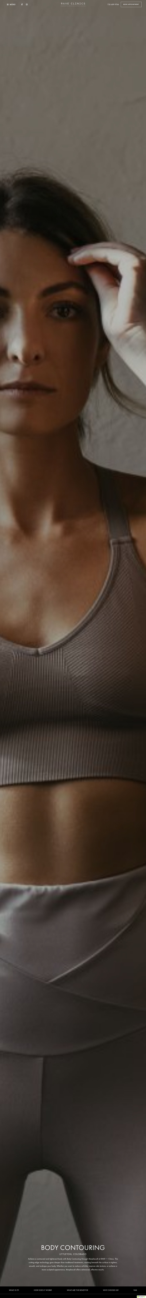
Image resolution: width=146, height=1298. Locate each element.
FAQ (135, 1290)
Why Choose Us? (110, 1290)
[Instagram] (27, 4)
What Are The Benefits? (77, 1290)
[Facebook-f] (22, 4)
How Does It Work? (43, 1290)
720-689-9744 (113, 4)
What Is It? (14, 1290)
